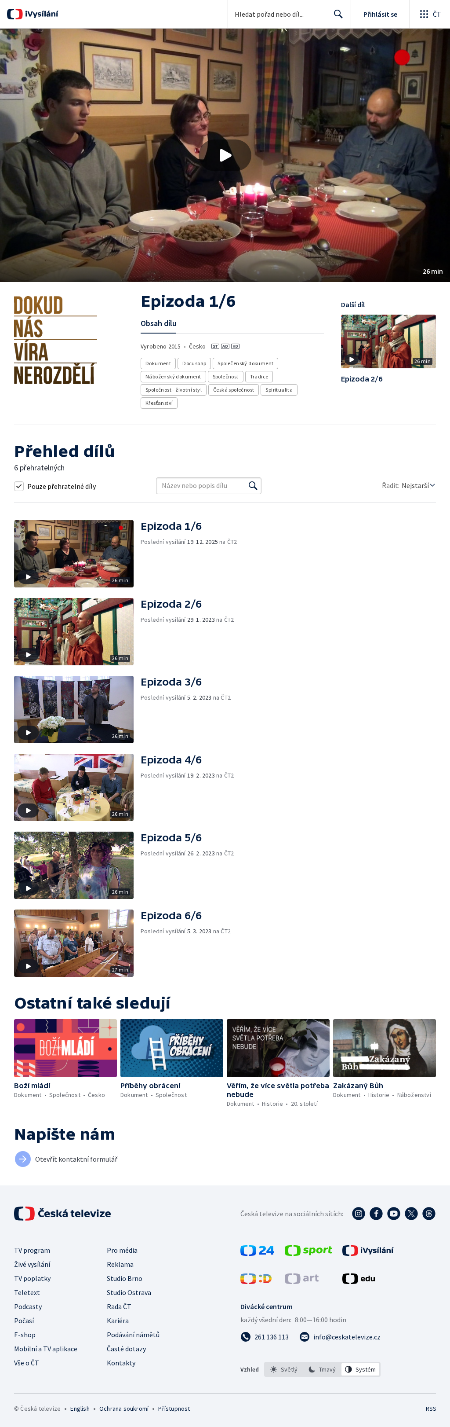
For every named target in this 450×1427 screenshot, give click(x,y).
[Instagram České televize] (359, 1214)
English (79, 1408)
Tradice (259, 376)
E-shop (25, 1334)
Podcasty (28, 1306)
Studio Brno (124, 1278)
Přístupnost (174, 1408)
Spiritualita (279, 389)
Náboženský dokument (173, 376)
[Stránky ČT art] (302, 1281)
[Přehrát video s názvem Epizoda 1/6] (225, 155)
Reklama (120, 1264)
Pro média (122, 1250)
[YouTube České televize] (394, 1214)
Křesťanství (159, 403)
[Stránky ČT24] (257, 1253)
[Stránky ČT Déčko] (256, 1281)
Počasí (24, 1320)
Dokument (158, 363)
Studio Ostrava (129, 1292)
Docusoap (194, 363)
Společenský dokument (245, 363)
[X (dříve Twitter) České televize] (411, 1214)
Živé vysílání (32, 1264)
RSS (431, 1408)
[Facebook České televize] (376, 1214)
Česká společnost (233, 389)
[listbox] (322, 1369)
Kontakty (121, 1362)
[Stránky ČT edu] (358, 1281)
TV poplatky (32, 1278)
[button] (225, 155)
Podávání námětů (133, 1334)
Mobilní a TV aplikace (45, 1348)
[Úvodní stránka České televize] (63, 1214)
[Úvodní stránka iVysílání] (40, 14)
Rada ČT (119, 1306)
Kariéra (118, 1320)
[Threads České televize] (429, 1214)
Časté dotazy (126, 1348)
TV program (32, 1250)
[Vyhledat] (253, 485)
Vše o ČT (26, 1362)
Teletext (27, 1292)
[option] (284, 1369)
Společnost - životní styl (173, 389)
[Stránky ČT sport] (308, 1253)
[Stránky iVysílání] (368, 1253)
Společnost (226, 376)
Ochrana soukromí (124, 1408)
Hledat (338, 14)
